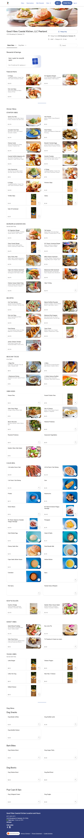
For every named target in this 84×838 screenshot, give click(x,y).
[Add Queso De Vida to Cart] (39, 123)
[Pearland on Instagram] (10, 827)
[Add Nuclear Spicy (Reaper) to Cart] (75, 593)
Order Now (67, 3)
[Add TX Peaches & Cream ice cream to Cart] (75, 646)
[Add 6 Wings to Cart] (39, 83)
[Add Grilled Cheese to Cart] (39, 694)
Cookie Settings (48, 833)
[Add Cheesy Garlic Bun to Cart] (39, 553)
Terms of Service (25, 833)
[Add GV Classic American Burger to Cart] (75, 250)
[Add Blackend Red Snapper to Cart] (75, 322)
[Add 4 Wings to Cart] (75, 176)
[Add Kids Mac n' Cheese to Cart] (75, 681)
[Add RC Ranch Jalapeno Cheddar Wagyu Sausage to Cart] (39, 527)
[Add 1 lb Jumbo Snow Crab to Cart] (39, 474)
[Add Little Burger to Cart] (39, 667)
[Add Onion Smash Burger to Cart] (39, 250)
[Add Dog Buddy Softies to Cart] (39, 724)
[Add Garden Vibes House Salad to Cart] (75, 612)
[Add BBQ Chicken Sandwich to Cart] (75, 263)
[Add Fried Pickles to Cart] (75, 137)
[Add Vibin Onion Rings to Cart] (39, 415)
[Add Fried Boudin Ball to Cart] (75, 553)
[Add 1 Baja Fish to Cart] (39, 370)
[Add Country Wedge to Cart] (39, 612)
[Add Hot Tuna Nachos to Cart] (39, 309)
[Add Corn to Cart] (75, 487)
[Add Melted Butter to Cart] (75, 566)
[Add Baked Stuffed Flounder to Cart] (75, 309)
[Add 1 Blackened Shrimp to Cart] (39, 383)
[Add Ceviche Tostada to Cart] (75, 163)
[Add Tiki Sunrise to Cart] (75, 237)
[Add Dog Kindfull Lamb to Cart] (75, 724)
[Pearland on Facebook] (8, 827)
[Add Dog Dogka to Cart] (75, 801)
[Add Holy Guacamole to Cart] (39, 176)
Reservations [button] (30, 3)
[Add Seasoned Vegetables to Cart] (75, 442)
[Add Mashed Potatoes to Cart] (75, 429)
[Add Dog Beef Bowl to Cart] (75, 779)
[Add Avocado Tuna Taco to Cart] (39, 137)
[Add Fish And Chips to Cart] (39, 96)
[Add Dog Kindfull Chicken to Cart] (39, 737)
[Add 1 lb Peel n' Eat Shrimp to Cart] (39, 487)
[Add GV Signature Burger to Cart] (75, 83)
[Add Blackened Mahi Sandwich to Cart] (75, 277)
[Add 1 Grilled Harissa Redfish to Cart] (75, 383)
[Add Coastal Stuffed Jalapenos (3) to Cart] (39, 163)
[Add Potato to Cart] (39, 500)
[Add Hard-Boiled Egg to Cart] (39, 540)
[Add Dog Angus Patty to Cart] (75, 757)
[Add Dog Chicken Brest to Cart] (39, 757)
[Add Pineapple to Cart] (75, 527)
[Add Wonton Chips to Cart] (75, 189)
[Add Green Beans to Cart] (39, 514)
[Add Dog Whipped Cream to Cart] (39, 801)
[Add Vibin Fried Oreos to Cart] (39, 646)
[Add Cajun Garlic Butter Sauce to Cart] (39, 566)
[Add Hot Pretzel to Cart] (75, 123)
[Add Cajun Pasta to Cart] (75, 335)
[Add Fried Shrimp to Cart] (39, 335)
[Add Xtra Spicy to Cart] (39, 593)
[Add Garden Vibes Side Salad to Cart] (39, 455)
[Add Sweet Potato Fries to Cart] (75, 402)
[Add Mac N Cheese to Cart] (75, 415)
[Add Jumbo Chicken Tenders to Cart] (39, 348)
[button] (49, 3)
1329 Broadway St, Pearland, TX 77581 (17, 818)
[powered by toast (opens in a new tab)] (13, 833)
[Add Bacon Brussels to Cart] (39, 429)
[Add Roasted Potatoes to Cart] (39, 442)
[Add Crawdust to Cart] (39, 579)
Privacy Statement (37, 833)
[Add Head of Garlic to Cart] (75, 540)
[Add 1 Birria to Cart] (75, 370)
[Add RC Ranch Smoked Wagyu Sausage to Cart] (75, 514)
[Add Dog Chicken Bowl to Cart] (39, 779)
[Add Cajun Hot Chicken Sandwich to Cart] (39, 277)
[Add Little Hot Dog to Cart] (39, 681)
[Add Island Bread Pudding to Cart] (39, 633)
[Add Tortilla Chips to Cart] (39, 203)
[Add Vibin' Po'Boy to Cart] (75, 290)
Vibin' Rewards (40, 3)
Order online (10, 825)
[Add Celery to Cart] (75, 203)
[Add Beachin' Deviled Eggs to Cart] (75, 150)
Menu (22, 3)
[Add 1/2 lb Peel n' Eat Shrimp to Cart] (75, 474)
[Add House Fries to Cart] (39, 402)
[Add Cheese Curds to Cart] (39, 150)
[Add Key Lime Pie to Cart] (75, 633)
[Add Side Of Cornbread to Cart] (39, 216)
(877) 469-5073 (11, 816)
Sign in (75, 3)
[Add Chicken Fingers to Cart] (75, 667)
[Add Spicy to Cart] (75, 579)
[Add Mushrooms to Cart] (75, 500)
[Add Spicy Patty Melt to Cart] (39, 263)
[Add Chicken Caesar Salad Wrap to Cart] (39, 290)
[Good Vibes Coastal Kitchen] (8, 3)
